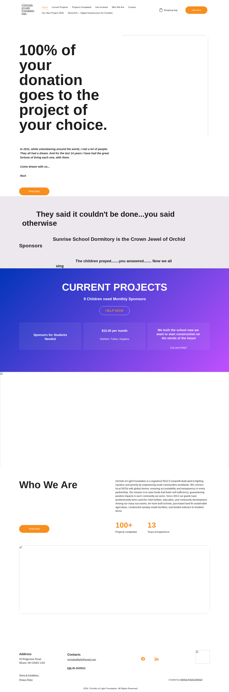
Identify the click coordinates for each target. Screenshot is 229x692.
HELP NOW (114, 311)
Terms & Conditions (28, 675)
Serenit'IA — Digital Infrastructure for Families (90, 13)
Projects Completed (81, 7)
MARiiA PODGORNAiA (191, 679)
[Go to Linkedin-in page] (156, 659)
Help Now (196, 10)
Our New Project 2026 (53, 13)
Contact (132, 7)
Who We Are (118, 7)
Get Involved (101, 7)
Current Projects (60, 7)
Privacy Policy (26, 679)
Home (45, 7)
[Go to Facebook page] (144, 659)
